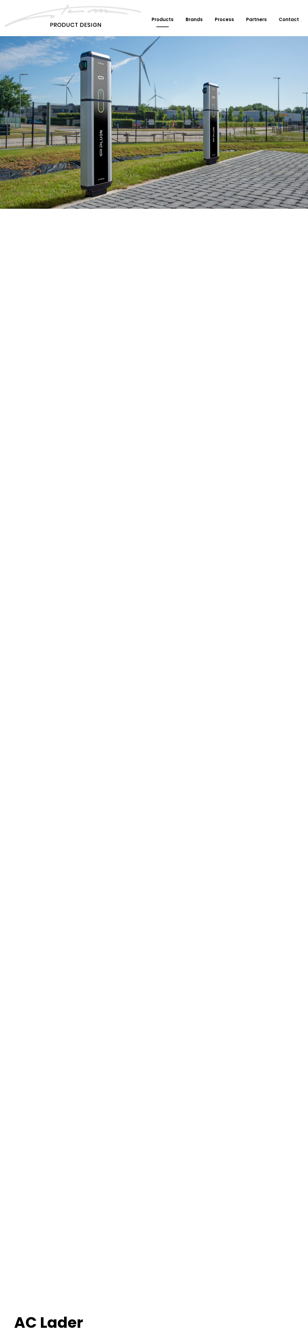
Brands (194, 19)
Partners (256, 19)
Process (224, 19)
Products (163, 19)
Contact (289, 19)
